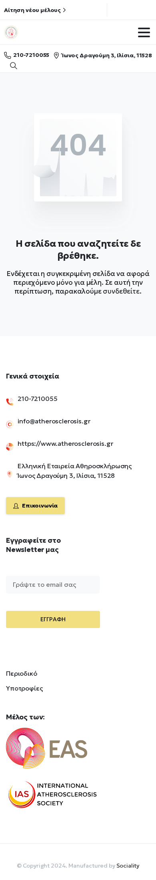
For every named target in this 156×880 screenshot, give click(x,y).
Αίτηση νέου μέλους (32, 10)
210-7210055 (31, 54)
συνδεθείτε (121, 291)
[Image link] (60, 753)
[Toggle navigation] (144, 32)
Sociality (128, 865)
